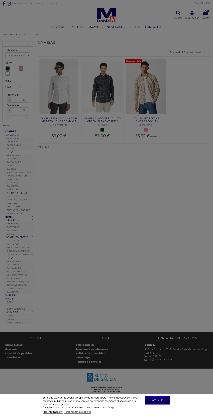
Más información (53, 411)
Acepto (157, 400)
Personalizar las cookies (77, 411)
